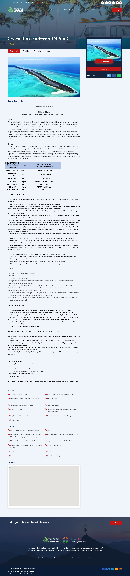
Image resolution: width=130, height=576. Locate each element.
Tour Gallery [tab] (38, 51)
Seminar (49, 558)
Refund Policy (58, 558)
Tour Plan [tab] (26, 51)
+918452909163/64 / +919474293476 (22, 3)
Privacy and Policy (70, 558)
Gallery (79, 10)
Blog (87, 10)
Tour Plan (41, 558)
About (58, 10)
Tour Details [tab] (14, 51)
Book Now (103, 69)
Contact (95, 10)
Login (118, 10)
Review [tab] (48, 51)
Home (51, 10)
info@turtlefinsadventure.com (49, 3)
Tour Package (68, 10)
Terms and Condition (85, 558)
